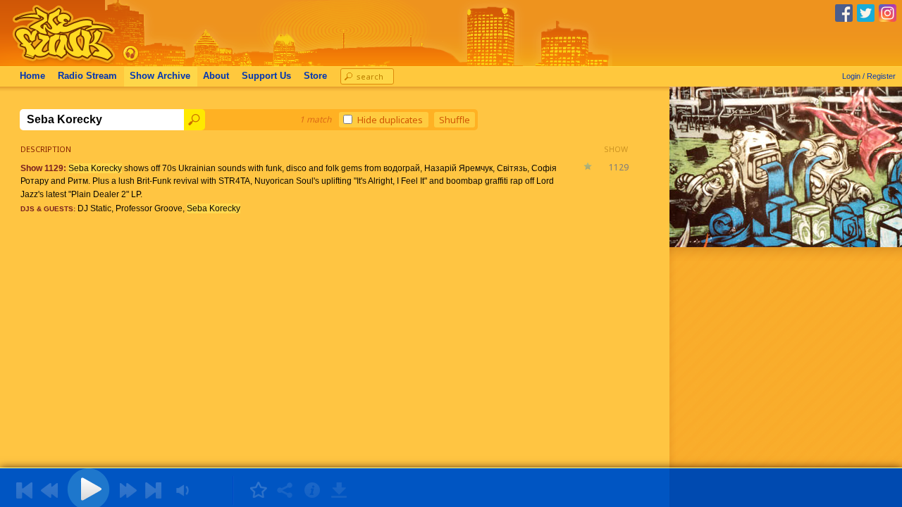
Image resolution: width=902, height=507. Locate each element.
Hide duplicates (390, 119)
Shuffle (454, 119)
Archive (160, 76)
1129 (619, 167)
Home (32, 76)
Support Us (266, 76)
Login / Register (869, 76)
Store (315, 76)
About (216, 76)
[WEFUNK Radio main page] (55, 62)
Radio (87, 76)
